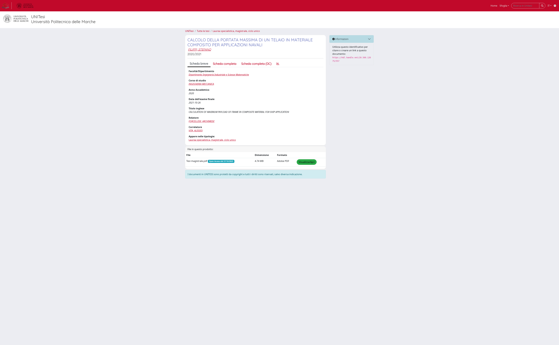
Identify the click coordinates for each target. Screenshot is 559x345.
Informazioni (341, 39)
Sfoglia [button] (503, 5)
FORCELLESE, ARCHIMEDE (201, 121)
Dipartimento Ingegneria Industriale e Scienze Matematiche (219, 74)
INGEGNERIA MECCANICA (201, 84)
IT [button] (549, 5)
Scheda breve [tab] (199, 63)
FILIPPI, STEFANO (199, 49)
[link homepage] (7, 5)
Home (494, 5)
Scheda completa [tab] (224, 64)
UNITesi (189, 31)
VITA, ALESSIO (196, 130)
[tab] (278, 64)
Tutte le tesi (203, 31)
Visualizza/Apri (307, 162)
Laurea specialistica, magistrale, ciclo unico (236, 31)
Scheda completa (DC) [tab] (256, 64)
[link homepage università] (25, 5)
